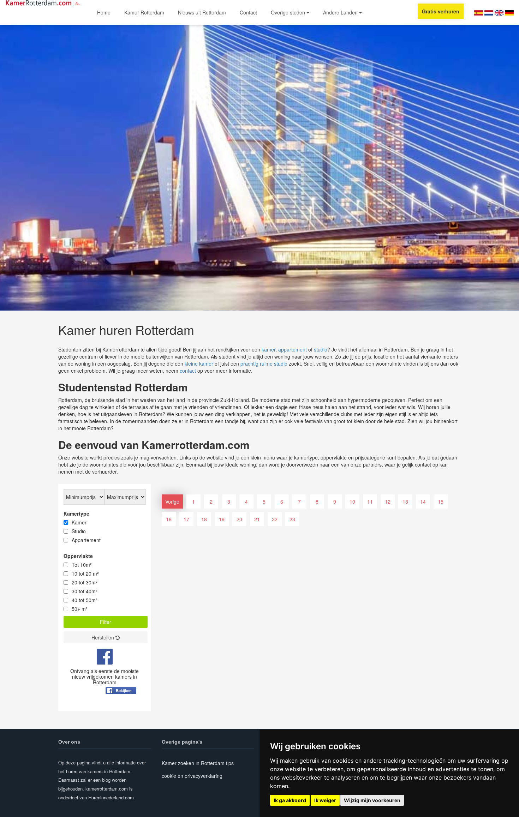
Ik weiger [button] (325, 800)
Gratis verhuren (440, 11)
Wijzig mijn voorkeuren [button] (372, 800)
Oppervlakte (78, 555)
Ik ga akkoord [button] (290, 800)
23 (292, 519)
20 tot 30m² (84, 582)
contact (188, 370)
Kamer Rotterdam (144, 12)
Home (104, 12)
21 (257, 519)
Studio (79, 531)
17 (186, 519)
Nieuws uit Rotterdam (202, 12)
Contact (248, 12)
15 (440, 501)
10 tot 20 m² (85, 573)
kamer (268, 349)
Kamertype (76, 513)
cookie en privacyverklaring (192, 775)
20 (239, 519)
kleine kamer (199, 363)
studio (320, 349)
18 (204, 519)
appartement (292, 349)
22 (275, 519)
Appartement (86, 539)
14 (423, 501)
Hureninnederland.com (111, 797)
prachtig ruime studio (263, 363)
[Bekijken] (121, 707)
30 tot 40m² (84, 591)
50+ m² (80, 608)
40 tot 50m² (84, 599)
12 (387, 501)
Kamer (79, 522)
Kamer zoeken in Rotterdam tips (198, 763)
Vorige (172, 501)
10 (352, 501)
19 (222, 519)
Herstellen (103, 637)
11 (370, 501)
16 (169, 519)
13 (405, 501)
